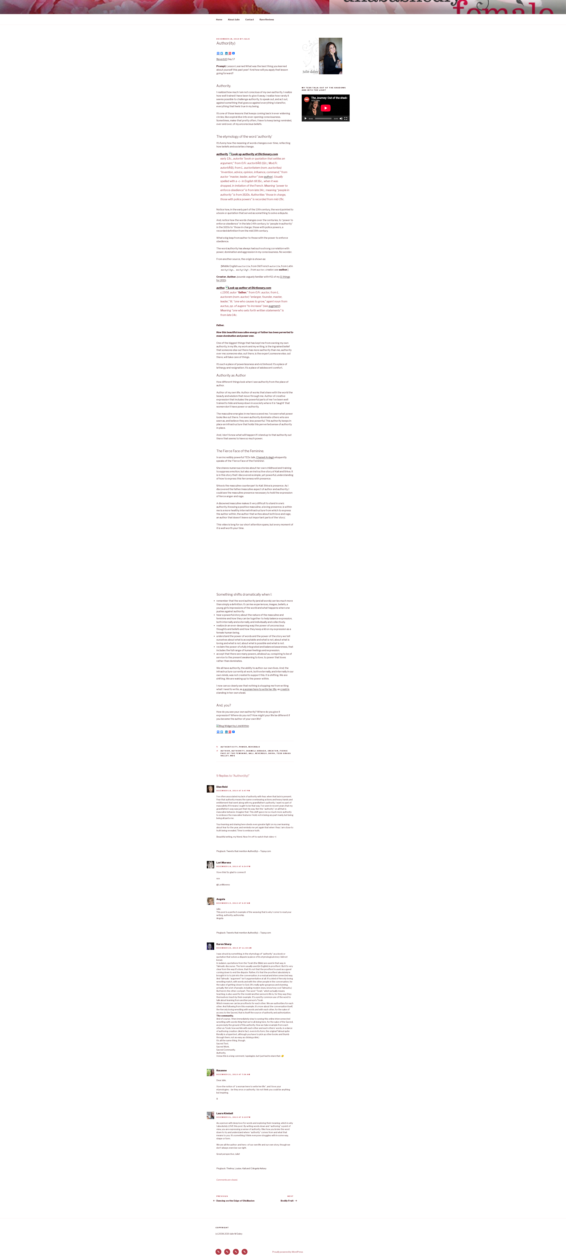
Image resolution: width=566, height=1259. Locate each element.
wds (232, 756)
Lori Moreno (223, 862)
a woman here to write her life (260, 689)
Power (243, 747)
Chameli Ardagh (265, 457)
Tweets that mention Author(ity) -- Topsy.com (248, 851)
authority (222, 154)
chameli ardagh (256, 751)
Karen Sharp (223, 944)
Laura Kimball (224, 1113)
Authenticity (229, 747)
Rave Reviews (267, 19)
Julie (247, 39)
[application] (326, 107)
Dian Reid (222, 786)
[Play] (305, 118)
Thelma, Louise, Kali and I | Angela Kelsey (246, 1168)
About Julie (234, 19)
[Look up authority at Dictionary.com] (253, 154)
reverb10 (254, 747)
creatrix (284, 689)
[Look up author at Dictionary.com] (248, 287)
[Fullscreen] (345, 118)
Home (219, 19)
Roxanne (221, 1070)
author (268, 176)
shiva (271, 753)
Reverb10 (221, 59)
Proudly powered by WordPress (287, 1252)
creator (273, 751)
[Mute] (341, 118)
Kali (251, 753)
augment (274, 306)
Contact (249, 19)
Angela (220, 899)
